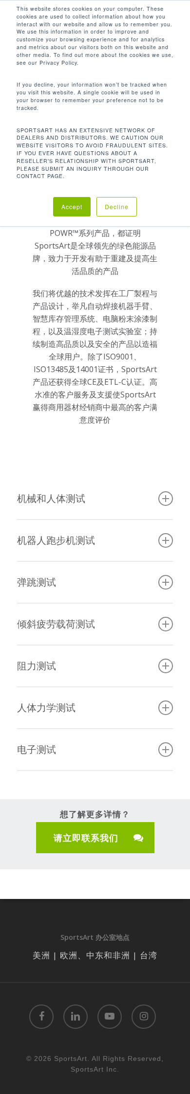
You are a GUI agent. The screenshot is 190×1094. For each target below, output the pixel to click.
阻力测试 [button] (36, 665)
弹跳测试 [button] (36, 582)
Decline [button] (117, 206)
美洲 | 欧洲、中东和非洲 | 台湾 (95, 955)
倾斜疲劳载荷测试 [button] (56, 623)
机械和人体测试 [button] (51, 498)
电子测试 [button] (36, 749)
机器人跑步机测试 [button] (56, 540)
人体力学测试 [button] (46, 707)
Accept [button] (71, 206)
